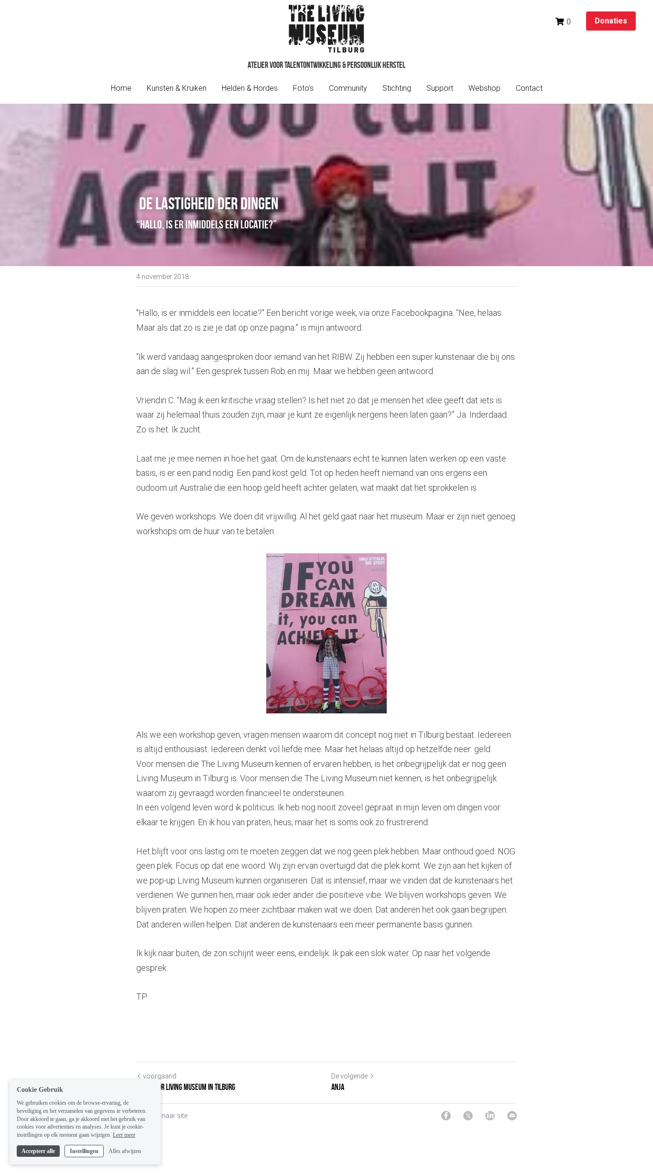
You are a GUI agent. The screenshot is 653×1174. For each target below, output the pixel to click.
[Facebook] (446, 1115)
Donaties (611, 20)
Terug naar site (165, 1116)
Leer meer (124, 1134)
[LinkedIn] (490, 1115)
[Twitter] (468, 1115)
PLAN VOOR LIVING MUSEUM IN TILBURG (185, 1087)
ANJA (337, 1087)
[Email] (512, 1115)
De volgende (349, 1076)
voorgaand (159, 1076)
